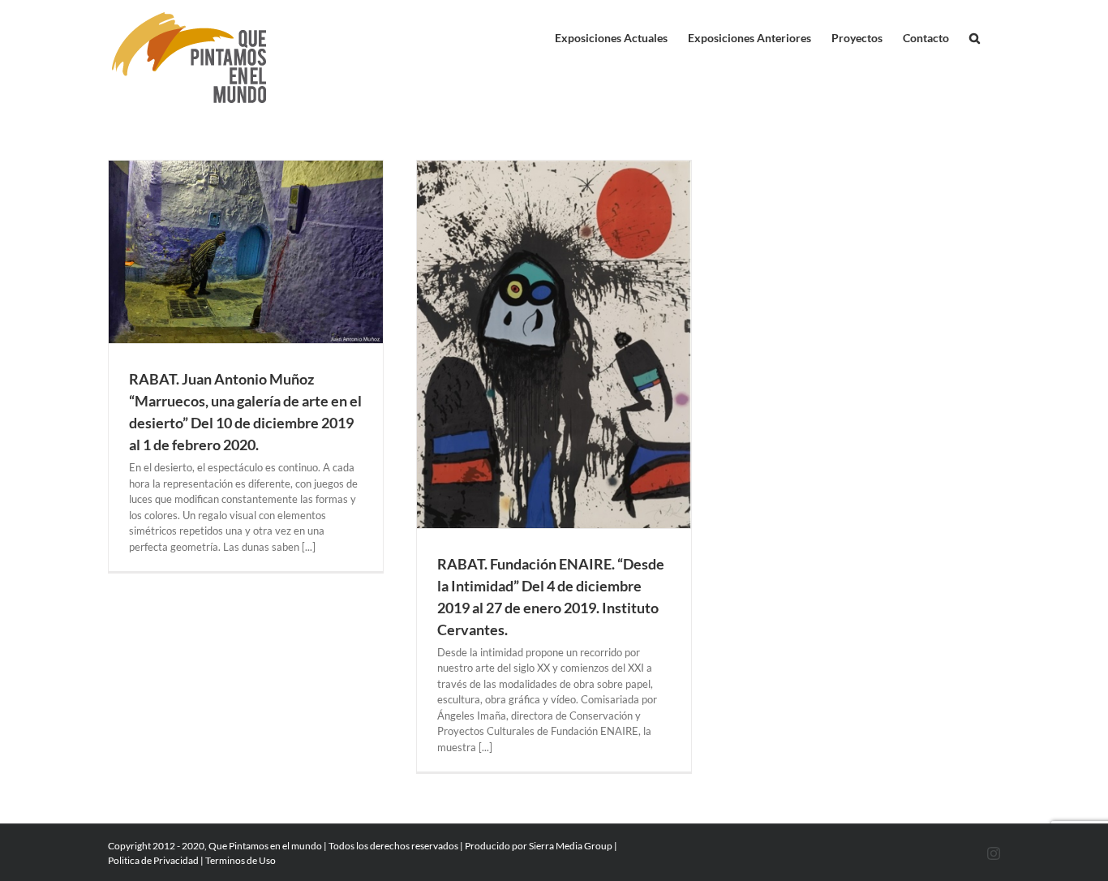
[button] (974, 34)
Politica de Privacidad (153, 860)
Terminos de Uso (240, 860)
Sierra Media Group (570, 846)
